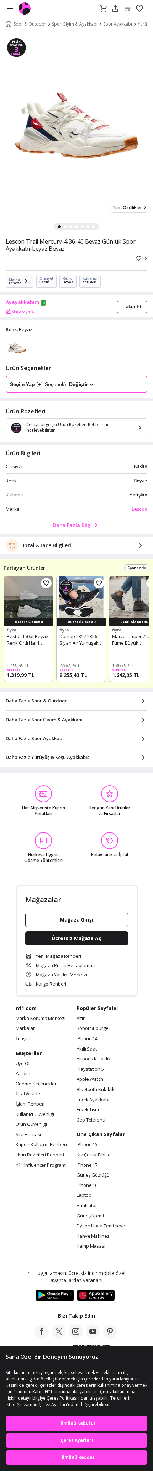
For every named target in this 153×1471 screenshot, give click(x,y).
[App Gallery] (96, 1296)
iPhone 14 (86, 1039)
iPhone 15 (86, 1144)
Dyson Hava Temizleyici (101, 1226)
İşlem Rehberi (30, 1104)
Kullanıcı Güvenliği (35, 1114)
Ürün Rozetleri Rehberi (40, 1155)
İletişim (23, 1039)
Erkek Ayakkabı (92, 1100)
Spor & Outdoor (30, 24)
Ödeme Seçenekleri (37, 1084)
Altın (81, 1018)
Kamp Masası (90, 1246)
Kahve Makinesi (93, 1236)
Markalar (25, 1028)
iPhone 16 (86, 1185)
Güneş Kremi (90, 1216)
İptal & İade (28, 1094)
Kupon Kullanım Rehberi (41, 1144)
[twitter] (59, 1336)
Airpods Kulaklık (93, 1059)
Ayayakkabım (22, 302)
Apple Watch (89, 1079)
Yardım (23, 1073)
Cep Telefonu (90, 1120)
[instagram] (76, 1336)
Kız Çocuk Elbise (93, 1155)
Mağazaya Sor (24, 311)
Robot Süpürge (92, 1028)
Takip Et (132, 306)
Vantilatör (86, 1206)
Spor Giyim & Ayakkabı (74, 24)
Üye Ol (23, 1063)
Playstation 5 (90, 1069)
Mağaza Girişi (76, 919)
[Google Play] (55, 1296)
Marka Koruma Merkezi (40, 1018)
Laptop (83, 1195)
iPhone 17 (86, 1165)
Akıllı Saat (86, 1049)
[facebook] (42, 1336)
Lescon (139, 509)
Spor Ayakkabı (117, 24)
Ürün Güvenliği (31, 1124)
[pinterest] (110, 1336)
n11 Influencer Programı (41, 1165)
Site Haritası (28, 1135)
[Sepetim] (103, 9)
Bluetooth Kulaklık (95, 1089)
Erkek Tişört (88, 1110)
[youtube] (93, 1336)
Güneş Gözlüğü (93, 1175)
